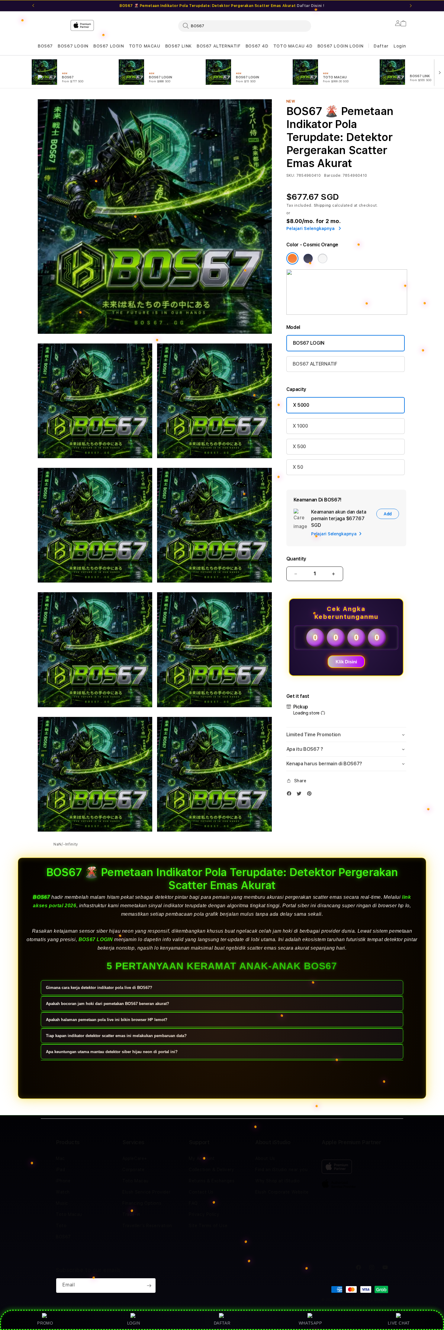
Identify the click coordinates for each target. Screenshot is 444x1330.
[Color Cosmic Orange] (292, 258)
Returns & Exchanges (211, 1180)
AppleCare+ (134, 1158)
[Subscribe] (149, 1285)
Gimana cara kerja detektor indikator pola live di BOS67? (99, 987)
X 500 (299, 446)
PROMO (45, 1323)
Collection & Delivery (211, 1169)
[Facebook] (290, 794)
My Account (202, 1158)
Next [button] (411, 6)
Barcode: (332, 175)
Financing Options (141, 1203)
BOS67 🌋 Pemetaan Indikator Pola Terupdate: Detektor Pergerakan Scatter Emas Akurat (222, 6)
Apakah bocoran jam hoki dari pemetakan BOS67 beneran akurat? (107, 1003)
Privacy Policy (204, 1214)
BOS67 (45, 46)
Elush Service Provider (146, 1192)
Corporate (133, 1169)
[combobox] (244, 25)
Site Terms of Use (208, 1225)
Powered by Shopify (369, 1300)
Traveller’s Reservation (147, 1225)
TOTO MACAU (144, 46)
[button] (45, 46)
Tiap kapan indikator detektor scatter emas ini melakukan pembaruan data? (116, 1035)
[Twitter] (300, 794)
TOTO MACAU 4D (293, 46)
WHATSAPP (310, 1323)
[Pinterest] (311, 794)
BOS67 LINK (178, 46)
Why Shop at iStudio (277, 1180)
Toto (61, 1225)
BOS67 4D (257, 46)
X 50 (298, 467)
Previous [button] (33, 6)
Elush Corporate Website (282, 1192)
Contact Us (201, 1192)
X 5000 (301, 405)
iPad (60, 1169)
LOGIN (133, 1323)
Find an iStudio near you (281, 1169)
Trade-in (131, 1214)
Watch (63, 1192)
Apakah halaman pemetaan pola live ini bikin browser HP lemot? (106, 1019)
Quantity (296, 559)
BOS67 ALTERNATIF (219, 46)
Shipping (322, 205)
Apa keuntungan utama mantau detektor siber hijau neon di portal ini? (112, 1051)
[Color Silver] (322, 258)
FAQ (193, 1203)
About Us (265, 1158)
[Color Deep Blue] (308, 258)
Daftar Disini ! (310, 6)
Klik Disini (346, 661)
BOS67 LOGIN (73, 46)
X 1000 (300, 426)
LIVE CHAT (399, 1323)
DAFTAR (222, 1323)
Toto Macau (69, 1214)
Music (62, 1203)
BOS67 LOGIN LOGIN (340, 46)
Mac (60, 1158)
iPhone (63, 1180)
